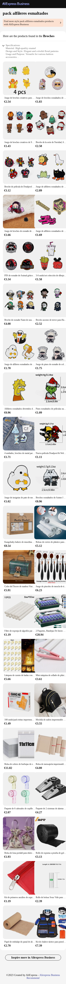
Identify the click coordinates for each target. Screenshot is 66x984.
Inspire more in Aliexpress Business (33, 957)
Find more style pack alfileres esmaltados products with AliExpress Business (29, 23)
